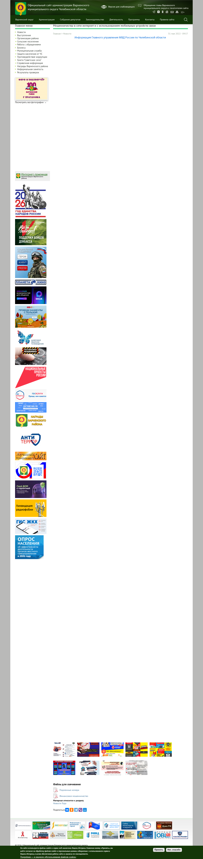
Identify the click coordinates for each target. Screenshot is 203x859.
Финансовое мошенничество (73, 796)
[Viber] (80, 810)
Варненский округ (24, 19)
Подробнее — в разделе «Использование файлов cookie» (48, 857)
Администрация (47, 19)
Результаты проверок (28, 72)
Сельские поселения (28, 41)
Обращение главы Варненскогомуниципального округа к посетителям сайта (166, 7)
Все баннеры (183, 836)
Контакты (149, 19)
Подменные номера (69, 790)
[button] (64, 755)
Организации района (28, 38)
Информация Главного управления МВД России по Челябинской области (121, 37)
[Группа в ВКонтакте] (158, 12)
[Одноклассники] (71, 810)
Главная (57, 33)
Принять (158, 850)
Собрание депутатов (70, 19)
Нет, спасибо (173, 850)
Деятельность (116, 19)
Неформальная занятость (30, 69)
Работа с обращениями (29, 44)
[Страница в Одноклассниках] (162, 12)
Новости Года (59, 803)
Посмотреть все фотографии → (30, 102)
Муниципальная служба (29, 50)
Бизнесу (21, 47)
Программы (134, 19)
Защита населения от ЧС (30, 53)
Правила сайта (167, 19)
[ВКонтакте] (67, 810)
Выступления (24, 35)
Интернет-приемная (34, 174)
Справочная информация (30, 63)
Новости (67, 33)
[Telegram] (154, 12)
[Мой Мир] (85, 810)
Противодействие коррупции (32, 56)
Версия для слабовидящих (121, 6)
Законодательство (95, 19)
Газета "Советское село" (29, 60)
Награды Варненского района (32, 66)
